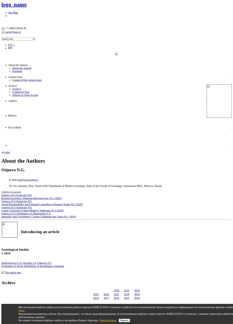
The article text (13, 272)
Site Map (13, 12)
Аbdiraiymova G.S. (11, 263)
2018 (96, 298)
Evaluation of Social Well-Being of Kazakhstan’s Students (32, 266)
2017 (106, 298)
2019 (137, 294)
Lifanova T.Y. (44, 263)
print (7, 152)
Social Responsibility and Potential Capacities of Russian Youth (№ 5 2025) (42, 204)
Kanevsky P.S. (24, 195)
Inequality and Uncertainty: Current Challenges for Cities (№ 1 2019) (38, 216)
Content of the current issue (27, 80)
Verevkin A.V (30, 263)
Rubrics (12, 115)
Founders (17, 71)
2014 (137, 298)
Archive (12, 85)
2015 (126, 298)
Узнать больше (107, 320)
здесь (21, 310)
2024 (137, 290)
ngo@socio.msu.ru (27, 179)
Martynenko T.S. (42, 213)
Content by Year (21, 92)
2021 (116, 294)
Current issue (15, 77)
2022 (106, 294)
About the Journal (17, 65)
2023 (96, 294)
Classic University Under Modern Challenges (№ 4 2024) (32, 210)
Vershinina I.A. (25, 213)
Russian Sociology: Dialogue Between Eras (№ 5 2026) (31, 198)
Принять (124, 320)
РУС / (11, 44)
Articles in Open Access (25, 95)
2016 (116, 298)
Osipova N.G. (9, 195)
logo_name (14, 4)
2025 (126, 290)
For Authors (14, 127)
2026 (116, 290)
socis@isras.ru (13, 32)
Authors (12, 100)
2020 (126, 294)
